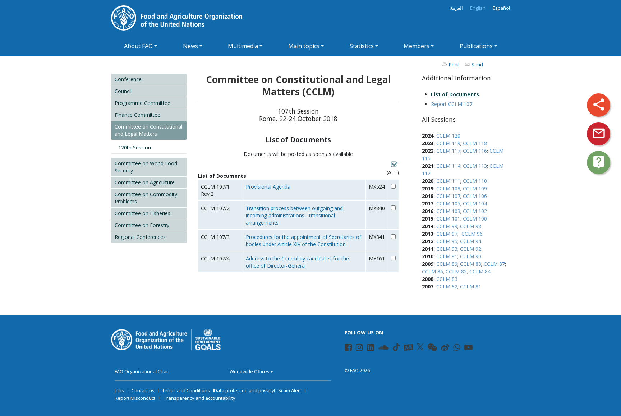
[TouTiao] (408, 347)
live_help (599, 162)
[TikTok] (396, 347)
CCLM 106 (475, 196)
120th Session (134, 147)
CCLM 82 (446, 286)
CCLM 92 (470, 248)
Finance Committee (137, 114)
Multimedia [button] (243, 46)
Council (123, 91)
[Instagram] (356, 348)
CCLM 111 (448, 180)
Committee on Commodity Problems (146, 198)
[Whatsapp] (453, 348)
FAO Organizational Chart (142, 371)
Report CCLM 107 (451, 104)
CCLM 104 (475, 203)
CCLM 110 (475, 180)
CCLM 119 (448, 143)
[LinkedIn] (367, 348)
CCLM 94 (470, 241)
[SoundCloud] (379, 348)
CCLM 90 (470, 256)
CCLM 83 (446, 279)
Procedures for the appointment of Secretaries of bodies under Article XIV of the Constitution (303, 241)
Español (501, 8)
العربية (456, 8)
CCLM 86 (432, 271)
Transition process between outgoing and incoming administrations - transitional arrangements (294, 215)
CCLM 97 (446, 233)
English (478, 8)
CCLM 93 (446, 248)
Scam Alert (289, 390)
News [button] (190, 46)
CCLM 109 (475, 188)
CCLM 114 (448, 165)
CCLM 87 (494, 263)
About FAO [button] (138, 46)
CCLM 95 (446, 241)
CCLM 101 (448, 218)
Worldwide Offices (250, 371)
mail (599, 133)
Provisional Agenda (268, 186)
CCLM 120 (448, 135)
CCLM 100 (475, 218)
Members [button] (416, 46)
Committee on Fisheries (142, 213)
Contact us (143, 390)
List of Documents (455, 94)
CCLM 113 (475, 165)
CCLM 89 (446, 263)
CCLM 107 (448, 196)
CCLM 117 (448, 150)
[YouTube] (464, 348)
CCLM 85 (456, 271)
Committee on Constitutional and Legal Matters (148, 130)
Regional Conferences (140, 237)
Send (477, 64)
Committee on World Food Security (146, 167)
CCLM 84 (480, 271)
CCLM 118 (475, 143)
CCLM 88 (470, 263)
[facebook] (345, 348)
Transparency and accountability (199, 398)
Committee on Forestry (142, 225)
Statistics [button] (362, 46)
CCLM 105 (448, 203)
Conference (128, 79)
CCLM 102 (475, 211)
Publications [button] (476, 46)
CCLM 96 (472, 233)
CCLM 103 (448, 211)
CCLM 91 (446, 256)
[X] (420, 347)
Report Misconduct (135, 398)
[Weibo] (441, 348)
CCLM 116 (475, 150)
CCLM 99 (446, 226)
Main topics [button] (303, 46)
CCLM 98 (470, 226)
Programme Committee (142, 103)
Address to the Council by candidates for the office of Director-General (297, 262)
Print (453, 64)
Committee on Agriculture (145, 182)
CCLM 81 (470, 286)
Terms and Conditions (186, 390)
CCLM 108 (448, 188)
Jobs (119, 390)
